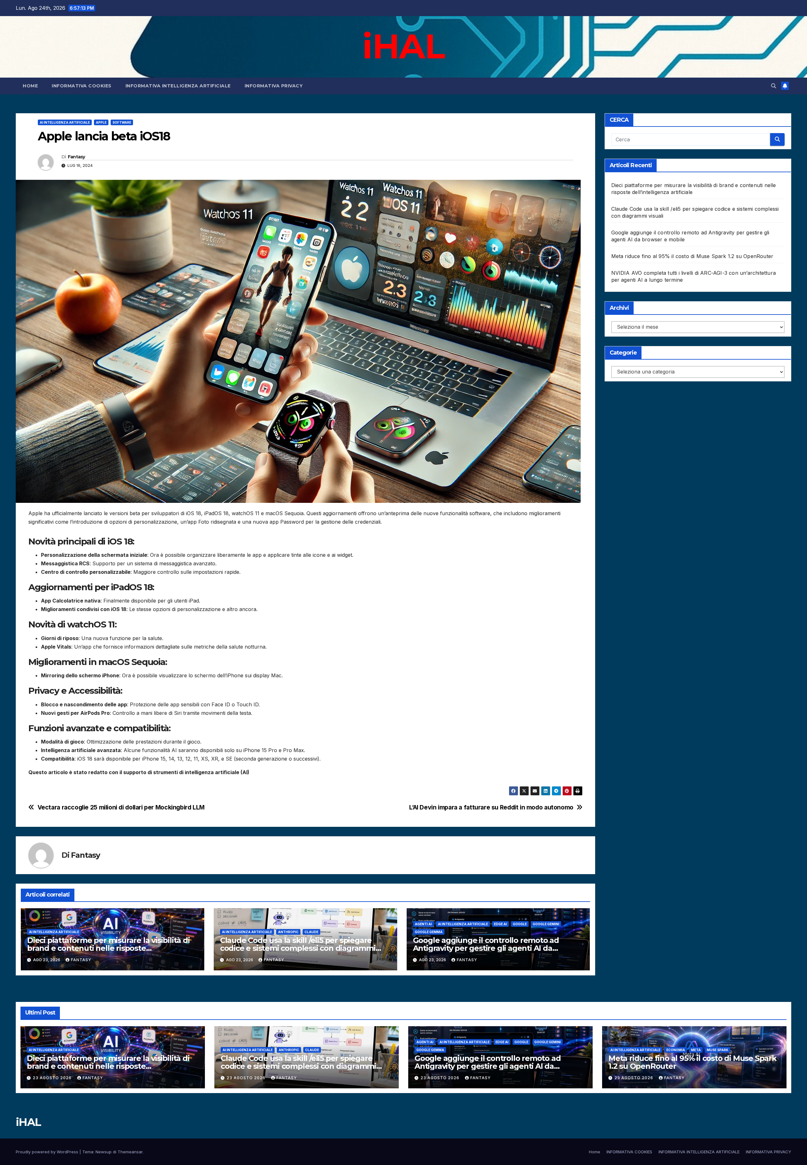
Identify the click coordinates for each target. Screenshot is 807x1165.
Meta (696, 1050)
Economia (675, 1050)
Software (122, 122)
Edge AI (500, 924)
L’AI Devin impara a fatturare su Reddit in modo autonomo (491, 807)
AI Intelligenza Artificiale (65, 122)
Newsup (104, 1151)
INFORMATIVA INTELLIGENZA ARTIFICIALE (178, 86)
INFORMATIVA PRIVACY (274, 86)
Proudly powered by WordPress (47, 1151)
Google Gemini (546, 924)
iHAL (403, 46)
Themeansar (130, 1151)
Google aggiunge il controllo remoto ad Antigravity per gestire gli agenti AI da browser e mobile (486, 948)
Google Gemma (429, 932)
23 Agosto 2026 (53, 1077)
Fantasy (76, 157)
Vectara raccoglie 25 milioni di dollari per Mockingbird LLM (121, 807)
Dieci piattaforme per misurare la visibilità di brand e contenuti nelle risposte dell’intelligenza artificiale (108, 948)
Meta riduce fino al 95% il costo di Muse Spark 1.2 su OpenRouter (692, 256)
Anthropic (288, 932)
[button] (773, 86)
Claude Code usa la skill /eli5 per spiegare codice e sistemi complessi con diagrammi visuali (297, 948)
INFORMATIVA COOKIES (82, 86)
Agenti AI (423, 924)
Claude (311, 932)
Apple (101, 122)
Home (30, 86)
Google (520, 924)
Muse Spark (717, 1050)
